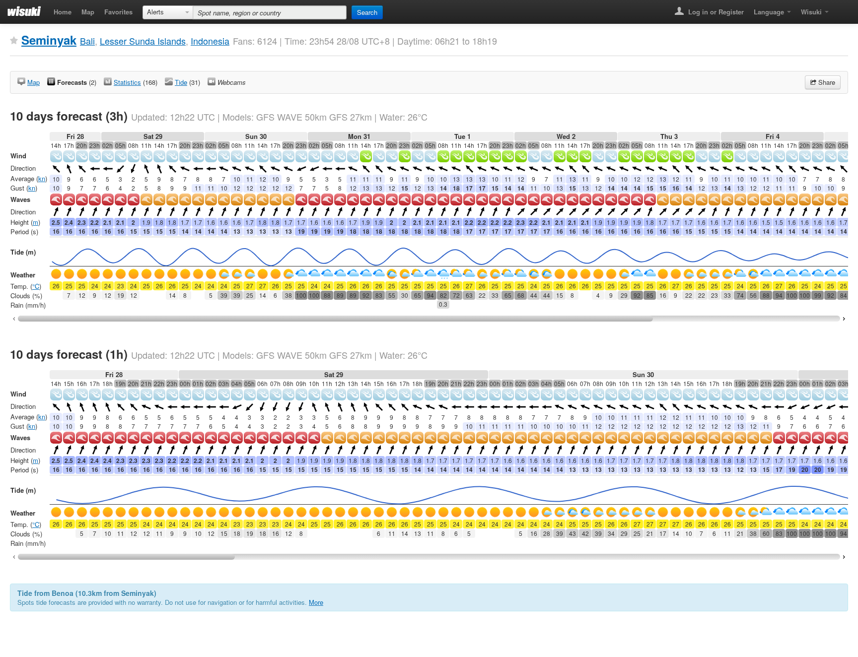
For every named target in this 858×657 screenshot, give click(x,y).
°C (35, 286)
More (316, 602)
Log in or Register (715, 11)
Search (367, 12)
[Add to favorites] (14, 40)
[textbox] (270, 12)
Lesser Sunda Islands (143, 40)
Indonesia (210, 40)
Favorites (118, 11)
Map (87, 11)
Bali (87, 40)
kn (41, 178)
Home (63, 11)
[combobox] (168, 12)
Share (825, 82)
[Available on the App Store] (841, 8)
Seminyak (48, 39)
